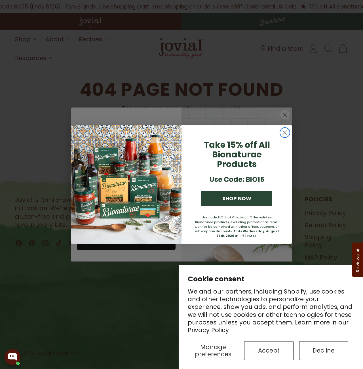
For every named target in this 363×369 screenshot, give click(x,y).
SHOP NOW (236, 198)
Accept (269, 350)
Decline (324, 350)
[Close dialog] (285, 133)
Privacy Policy (208, 330)
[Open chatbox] (12, 357)
